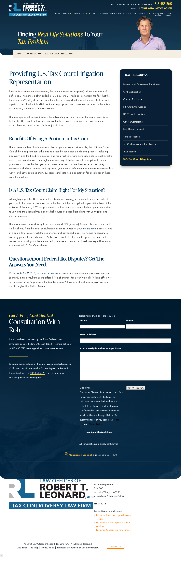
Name (83, 320)
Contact (168, 15)
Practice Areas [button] (81, 13)
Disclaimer (85, 387)
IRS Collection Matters (134, 114)
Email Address (89, 334)
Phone (129, 320)
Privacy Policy (95, 424)
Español (157, 15)
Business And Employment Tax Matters (141, 84)
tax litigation (89, 228)
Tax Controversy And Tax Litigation (139, 144)
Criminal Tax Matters (133, 99)
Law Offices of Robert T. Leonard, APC (51, 543)
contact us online (49, 273)
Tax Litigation (129, 151)
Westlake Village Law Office (110, 495)
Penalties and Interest (133, 129)
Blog (169, 13)
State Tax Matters (131, 136)
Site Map (33, 547)
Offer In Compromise (133, 121)
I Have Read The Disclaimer (99, 432)
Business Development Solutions (72, 547)
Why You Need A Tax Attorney (107, 13)
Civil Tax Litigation (132, 91)
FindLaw (95, 547)
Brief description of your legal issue (100, 348)
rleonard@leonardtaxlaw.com (155, 8)
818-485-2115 (163, 3)
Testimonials (159, 13)
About (66, 13)
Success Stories (140, 13)
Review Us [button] (115, 545)
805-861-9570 (37, 373)
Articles (127, 13)
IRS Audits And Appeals (134, 106)
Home (58, 13)
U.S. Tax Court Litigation (137, 159)
